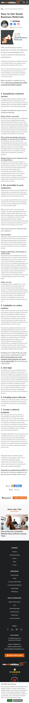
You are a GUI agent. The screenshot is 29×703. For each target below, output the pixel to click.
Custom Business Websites (14, 585)
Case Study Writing (14, 618)
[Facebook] (8, 629)
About (14, 561)
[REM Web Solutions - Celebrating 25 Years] (14, 664)
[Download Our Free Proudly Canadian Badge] (14, 680)
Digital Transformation (14, 601)
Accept (10, 700)
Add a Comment (20, 498)
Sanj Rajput (16, 21)
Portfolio (14, 551)
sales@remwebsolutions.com (14, 649)
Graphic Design (14, 575)
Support (14, 558)
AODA (14, 578)
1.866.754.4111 (14, 646)
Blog (2, 9)
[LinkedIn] (12, 629)
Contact (14, 565)
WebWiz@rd (14, 591)
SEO (14, 605)
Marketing (16, 489)
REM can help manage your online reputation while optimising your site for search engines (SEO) (13, 359)
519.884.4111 (15, 644)
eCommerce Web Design (14, 581)
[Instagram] (21, 629)
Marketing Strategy (14, 608)
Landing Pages (14, 588)
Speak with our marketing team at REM (13, 470)
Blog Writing (14, 615)
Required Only (18, 700)
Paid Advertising (14, 611)
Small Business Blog (15, 555)
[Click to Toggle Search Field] (24, 2)
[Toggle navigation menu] (27, 2)
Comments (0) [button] (7, 498)
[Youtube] (17, 629)
